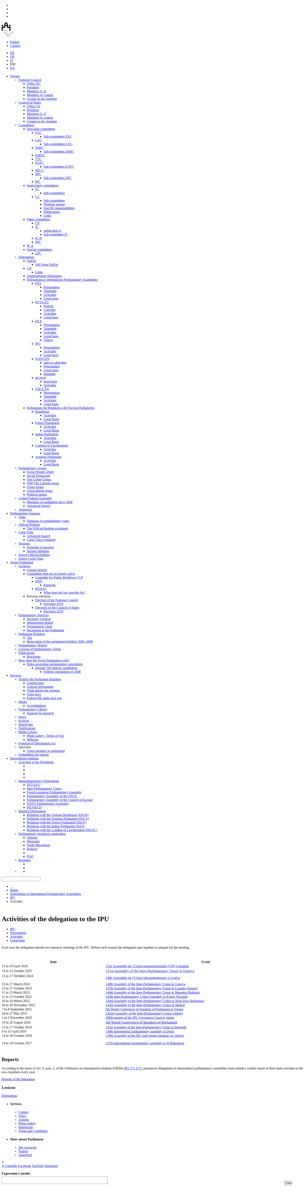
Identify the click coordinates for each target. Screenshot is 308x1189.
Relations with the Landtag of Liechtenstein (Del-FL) (62, 830)
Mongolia (33, 841)
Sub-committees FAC (58, 136)
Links (47, 215)
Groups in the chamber (42, 99)
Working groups (54, 204)
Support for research (40, 713)
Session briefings (38, 551)
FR (12, 56)
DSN (38, 581)
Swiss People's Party (40, 472)
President (33, 87)
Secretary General (38, 619)
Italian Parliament (46, 434)
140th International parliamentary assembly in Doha (140, 1031)
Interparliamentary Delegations (38, 781)
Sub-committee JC (56, 234)
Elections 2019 (53, 604)
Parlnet (14, 42)
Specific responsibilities (59, 208)
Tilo (29, 638)
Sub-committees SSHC (59, 151)
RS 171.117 (133, 1068)
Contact (15, 46)
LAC (38, 140)
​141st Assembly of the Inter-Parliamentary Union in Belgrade (146, 1027)
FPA (38, 283)
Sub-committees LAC (58, 144)
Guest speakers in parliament (46, 751)
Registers (24, 860)
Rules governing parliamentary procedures (55, 664)
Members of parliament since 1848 (49, 502)
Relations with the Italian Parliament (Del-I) (55, 826)
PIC (37, 181)
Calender (50, 310)
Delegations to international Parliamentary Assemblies (62, 279)
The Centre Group (39, 479)
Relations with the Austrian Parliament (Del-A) (58, 818)
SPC (38, 174)
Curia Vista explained (41, 540)
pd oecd (40, 377)
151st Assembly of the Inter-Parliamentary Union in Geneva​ (150, 971)
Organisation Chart (39, 626)
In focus (23, 720)
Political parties (37, 494)
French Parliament (47, 423)
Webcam (32, 739)
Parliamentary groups (32, 468)
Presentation (52, 287)
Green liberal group (40, 491)
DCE (38, 321)
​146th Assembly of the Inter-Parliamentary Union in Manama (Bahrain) (153, 992)
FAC (38, 132)
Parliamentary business (25, 513)
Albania (32, 837)
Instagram (51, 1166)
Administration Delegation (44, 276)
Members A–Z (36, 91)
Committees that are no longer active (51, 573)
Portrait (48, 306)
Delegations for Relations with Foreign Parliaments (60, 408)
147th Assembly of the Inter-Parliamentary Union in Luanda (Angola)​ (152, 988)
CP (37, 223)
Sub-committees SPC (58, 178)
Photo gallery (27, 1123)
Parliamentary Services (33, 615)
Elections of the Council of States (57, 607)
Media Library (28, 732)
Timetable (50, 291)
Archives (24, 566)
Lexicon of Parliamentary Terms (39, 649)
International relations (24, 758)
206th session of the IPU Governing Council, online (140, 1017)
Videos (48, 340)
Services (15, 675)
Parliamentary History (32, 645)
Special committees (39, 249)
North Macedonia (38, 845)
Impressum (25, 1127)
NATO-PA (42, 359)
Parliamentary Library (32, 709)
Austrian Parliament (48, 457)
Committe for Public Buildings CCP (59, 577)
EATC (39, 163)
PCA (30, 246)
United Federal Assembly (35, 498)
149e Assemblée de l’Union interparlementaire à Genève (143, 978)
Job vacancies (27, 1147)
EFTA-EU (42, 302)
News (22, 717)
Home (14, 890)
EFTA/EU (34, 785)
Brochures (33, 656)
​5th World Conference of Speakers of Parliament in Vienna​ (144, 1009)
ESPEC (40, 155)
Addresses (25, 509)
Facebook (24, 1166)
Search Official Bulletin (34, 555)
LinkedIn (11, 1166)
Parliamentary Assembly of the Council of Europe (60, 800)
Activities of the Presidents (36, 762)
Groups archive (37, 570)
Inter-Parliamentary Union (44, 788)
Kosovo (32, 849)
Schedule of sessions (40, 547)
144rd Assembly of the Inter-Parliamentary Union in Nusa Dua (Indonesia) (155, 1001)
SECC (39, 170)
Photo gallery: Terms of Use (45, 736)
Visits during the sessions (43, 690)
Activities (50, 295)
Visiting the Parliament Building (39, 679)
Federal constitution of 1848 (62, 671)
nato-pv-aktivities (55, 362)
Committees (26, 125)
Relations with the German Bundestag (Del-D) (57, 815)
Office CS (33, 106)
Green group (35, 487)
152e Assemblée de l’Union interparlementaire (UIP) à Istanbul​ (147, 966)
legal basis (50, 381)
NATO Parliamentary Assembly (48, 803)
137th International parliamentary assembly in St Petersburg (145, 1043)
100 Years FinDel (46, 264)
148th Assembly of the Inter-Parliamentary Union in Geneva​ (145, 984)
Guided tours (35, 683)
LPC (38, 253)
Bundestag (42, 411)
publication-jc (53, 230)
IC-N (38, 238)
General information (40, 687)
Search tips (25, 724)
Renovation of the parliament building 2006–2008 (60, 641)
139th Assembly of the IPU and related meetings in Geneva (145, 1035)
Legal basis (51, 298)
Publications (52, 212)
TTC (38, 159)
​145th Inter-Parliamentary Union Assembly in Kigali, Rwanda (147, 996)
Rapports (50, 585)
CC (37, 197)
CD (29, 268)
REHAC (41, 589)
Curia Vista (25, 532)
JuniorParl (25, 1155)
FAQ (30, 856)
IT (11, 60)
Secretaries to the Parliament (45, 630)
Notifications (26, 728)
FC (37, 189)
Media (22, 702)
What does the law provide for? (64, 592)
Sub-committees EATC (59, 166)
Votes (22, 517)
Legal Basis (51, 419)
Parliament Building (31, 634)
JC (37, 227)
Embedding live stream (33, 754)
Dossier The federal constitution (56, 668)
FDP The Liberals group (43, 483)
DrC (38, 242)
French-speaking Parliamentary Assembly (54, 792)
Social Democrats (38, 475)
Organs (15, 76)
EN (12, 68)
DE (12, 53)
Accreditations (36, 705)
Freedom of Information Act (37, 743)
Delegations (26, 257)
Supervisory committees (42, 185)
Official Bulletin (29, 524)
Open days (34, 694)
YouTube (38, 1166)
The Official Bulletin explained (47, 528)
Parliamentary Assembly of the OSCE (52, 796)
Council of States (29, 102)
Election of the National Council (56, 600)
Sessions (24, 543)
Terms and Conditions (33, 1131)
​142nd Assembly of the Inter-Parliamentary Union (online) (144, 1013)
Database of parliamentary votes (48, 521)
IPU (38, 344)
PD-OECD (34, 807)
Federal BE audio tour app (44, 698)
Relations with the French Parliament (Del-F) (56, 822)
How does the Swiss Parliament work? (44, 660)
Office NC (34, 83)
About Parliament (21, 562)
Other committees (38, 219)
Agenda (23, 1119)
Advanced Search (38, 506)
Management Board (40, 622)
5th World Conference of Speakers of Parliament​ (141, 1022)
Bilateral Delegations (32, 811)
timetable (50, 374)
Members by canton (40, 95)
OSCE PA (42, 389)
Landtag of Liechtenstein (51, 445)
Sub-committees (54, 193)
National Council (29, 80)
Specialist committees (41, 129)
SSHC (39, 148)
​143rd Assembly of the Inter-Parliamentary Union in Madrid (145, 1005)
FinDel (31, 261)
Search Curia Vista (30, 558)
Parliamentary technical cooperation (42, 834)
